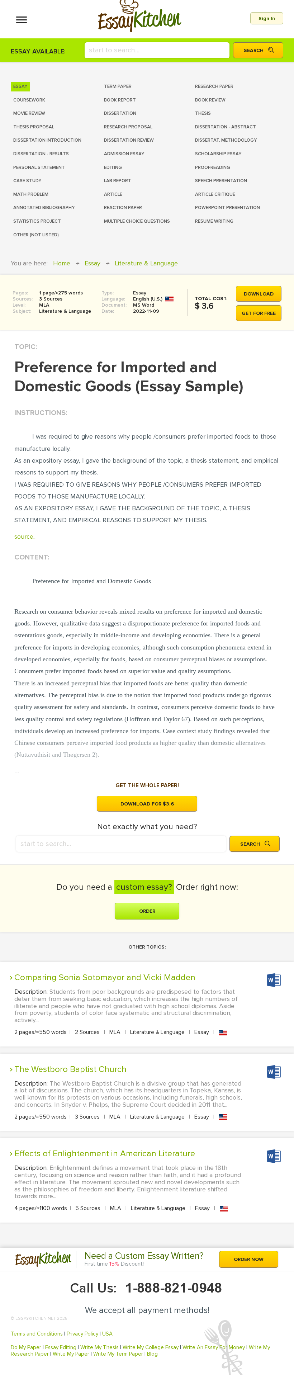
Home (61, 263)
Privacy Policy (82, 1334)
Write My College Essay (151, 1347)
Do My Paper (26, 1347)
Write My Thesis (99, 1347)
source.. (24, 536)
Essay (92, 263)
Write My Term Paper (118, 1354)
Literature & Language (146, 263)
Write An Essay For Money (213, 1347)
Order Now (249, 1259)
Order (147, 911)
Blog (152, 1354)
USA (107, 1334)
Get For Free (259, 313)
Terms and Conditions (37, 1334)
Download (259, 294)
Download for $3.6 (147, 804)
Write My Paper (71, 1354)
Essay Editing (60, 1347)
